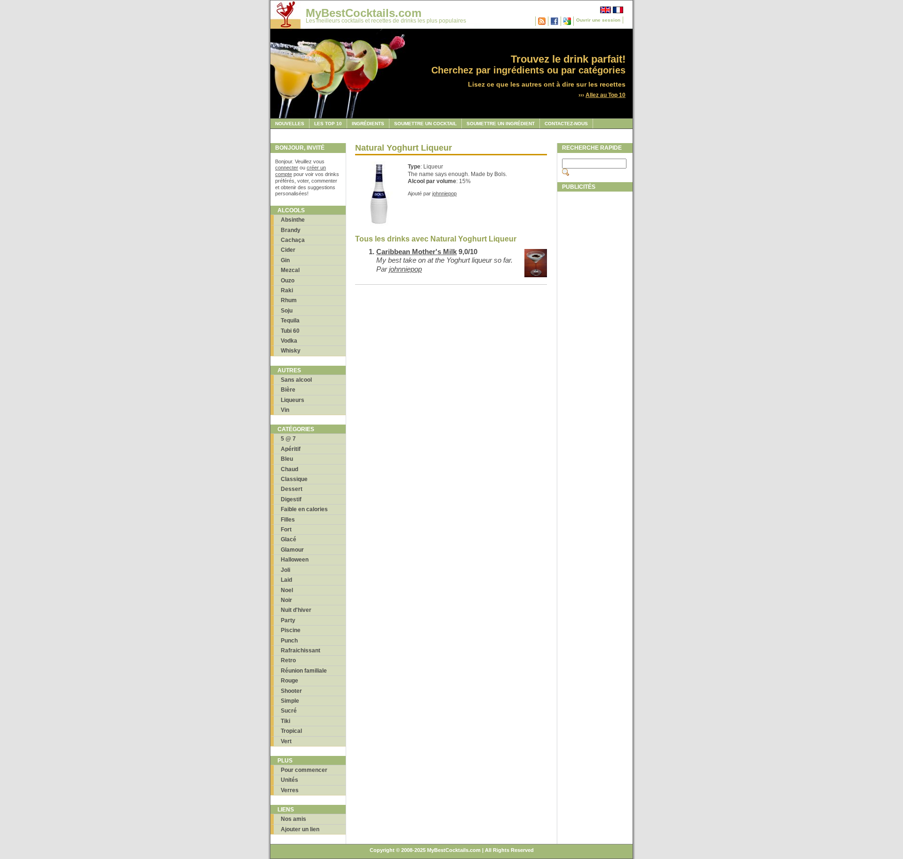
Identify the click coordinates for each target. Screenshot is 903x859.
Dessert (291, 489)
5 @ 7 (288, 438)
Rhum (289, 300)
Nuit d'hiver (296, 610)
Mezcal (290, 270)
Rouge (289, 680)
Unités (289, 780)
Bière (288, 389)
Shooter (291, 691)
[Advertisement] (595, 337)
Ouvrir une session (598, 20)
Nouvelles (289, 123)
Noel (287, 590)
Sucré (289, 710)
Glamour (292, 549)
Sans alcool (296, 380)
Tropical (291, 731)
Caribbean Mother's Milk (416, 252)
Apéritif (291, 449)
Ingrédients (368, 123)
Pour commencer (304, 770)
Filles (288, 519)
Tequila (290, 320)
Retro (288, 660)
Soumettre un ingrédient (501, 123)
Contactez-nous (566, 123)
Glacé (288, 539)
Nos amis (293, 819)
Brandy (291, 230)
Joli (285, 570)
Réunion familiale (304, 670)
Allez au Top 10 (606, 95)
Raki (287, 290)
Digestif (291, 499)
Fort (286, 529)
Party (288, 620)
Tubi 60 (290, 331)
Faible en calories (304, 509)
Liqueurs (292, 400)
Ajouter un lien (300, 829)
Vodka (289, 340)
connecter (286, 167)
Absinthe (293, 220)
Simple (290, 701)
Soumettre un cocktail (425, 123)
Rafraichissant (300, 650)
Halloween (295, 559)
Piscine (291, 630)
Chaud (289, 469)
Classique (294, 479)
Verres (290, 790)
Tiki (285, 721)
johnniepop (444, 193)
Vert (286, 741)
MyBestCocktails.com (363, 13)
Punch (289, 640)
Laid (286, 580)
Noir (286, 600)
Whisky (291, 350)
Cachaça (293, 240)
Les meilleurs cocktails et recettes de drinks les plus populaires (386, 20)
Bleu (287, 459)
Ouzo (287, 280)
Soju (287, 310)
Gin (285, 260)
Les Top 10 (328, 123)
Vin (285, 410)
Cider (288, 250)
